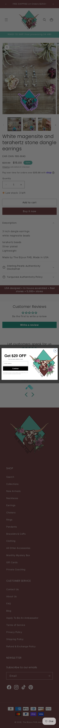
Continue (15, 368)
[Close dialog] (55, 350)
